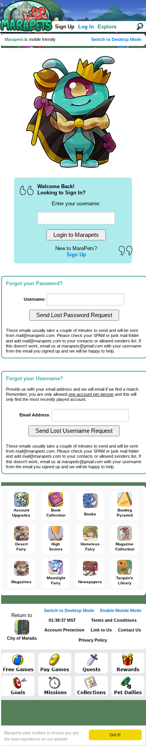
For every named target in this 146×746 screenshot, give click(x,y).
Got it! (115, 734)
